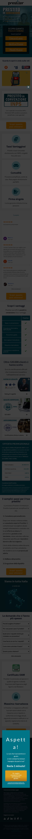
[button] (28, 87)
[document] (16, 419)
